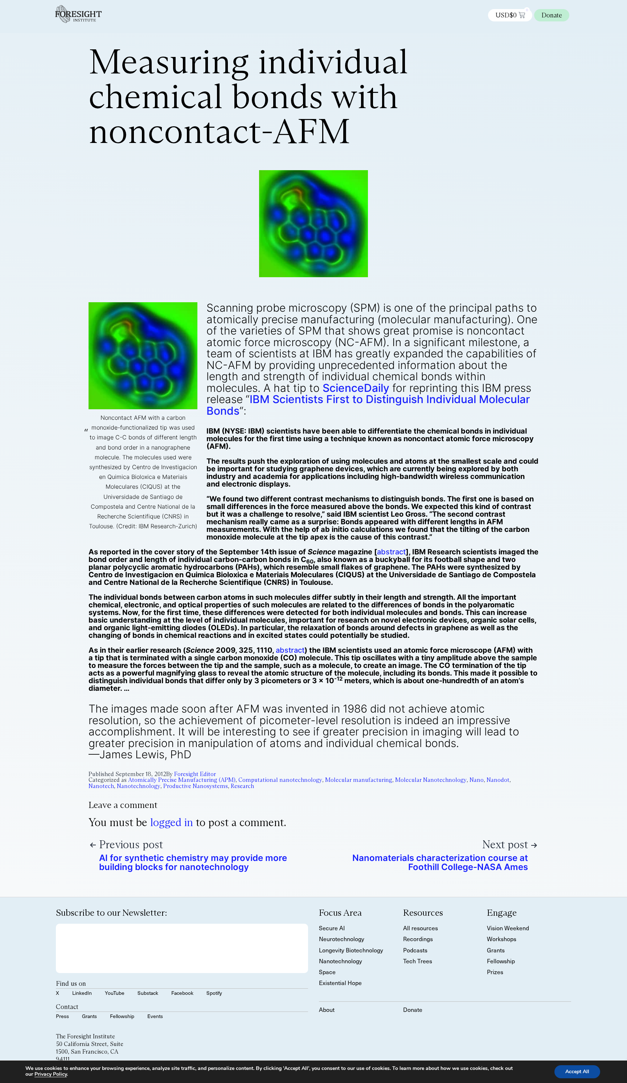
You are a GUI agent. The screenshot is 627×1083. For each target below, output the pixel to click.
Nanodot (498, 779)
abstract (391, 551)
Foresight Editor (195, 774)
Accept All (577, 1071)
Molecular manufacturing (358, 779)
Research (242, 786)
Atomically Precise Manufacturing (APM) (181, 779)
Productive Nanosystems (195, 786)
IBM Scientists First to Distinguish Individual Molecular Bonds (368, 405)
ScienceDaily (356, 387)
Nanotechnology (138, 786)
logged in (171, 822)
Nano (477, 779)
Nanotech (101, 786)
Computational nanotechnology (280, 779)
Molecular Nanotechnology (431, 779)
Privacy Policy (50, 1074)
